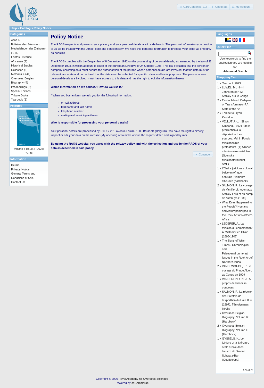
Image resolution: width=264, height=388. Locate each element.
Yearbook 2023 (231, 83)
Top (14, 28)
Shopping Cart (226, 77)
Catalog (25, 28)
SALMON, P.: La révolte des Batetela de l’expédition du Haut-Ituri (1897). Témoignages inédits (237, 300)
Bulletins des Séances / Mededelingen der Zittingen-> (28, 48)
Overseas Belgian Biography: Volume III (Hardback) (235, 330)
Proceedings (19, 86)
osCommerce (139, 382)
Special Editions (21, 91)
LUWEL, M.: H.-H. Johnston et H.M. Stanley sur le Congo (235, 91)
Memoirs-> (17, 74)
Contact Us (18, 182)
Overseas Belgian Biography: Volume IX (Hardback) (235, 317)
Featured (16, 105)
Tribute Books (20, 95)
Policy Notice (43, 28)
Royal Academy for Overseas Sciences (143, 378)
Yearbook (17, 99)
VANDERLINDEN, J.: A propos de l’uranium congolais (236, 283)
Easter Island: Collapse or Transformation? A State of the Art (236, 104)
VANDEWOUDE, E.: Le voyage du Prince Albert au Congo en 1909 (237, 270)
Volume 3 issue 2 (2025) (29, 148)
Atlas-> (15, 40)
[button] (193, 7)
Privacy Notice (20, 169)
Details (15, 165)
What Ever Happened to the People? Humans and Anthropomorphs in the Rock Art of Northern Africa (237, 211)
